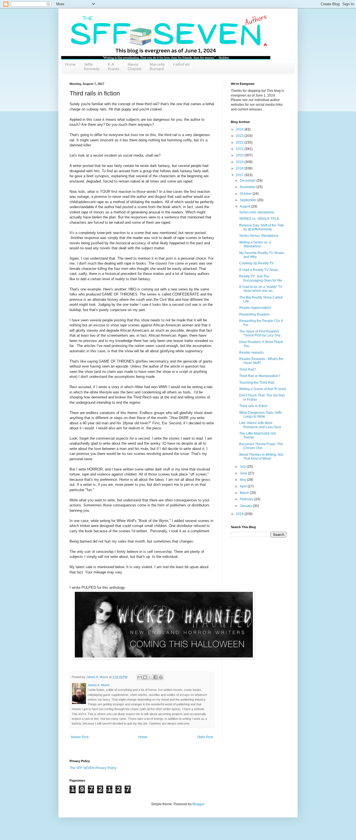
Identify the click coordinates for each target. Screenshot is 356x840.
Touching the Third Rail (256, 383)
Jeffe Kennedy (92, 66)
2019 (240, 162)
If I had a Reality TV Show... (259, 270)
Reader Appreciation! (255, 308)
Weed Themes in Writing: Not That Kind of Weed (261, 456)
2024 (240, 129)
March (245, 493)
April (244, 486)
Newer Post (79, 737)
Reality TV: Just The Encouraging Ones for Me (260, 278)
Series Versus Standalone (258, 236)
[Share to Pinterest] (161, 677)
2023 (240, 136)
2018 (240, 168)
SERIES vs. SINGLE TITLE (259, 219)
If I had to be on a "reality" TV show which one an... (260, 289)
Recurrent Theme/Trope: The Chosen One (261, 446)
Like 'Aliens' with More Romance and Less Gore (260, 425)
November (248, 187)
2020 (240, 155)
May (243, 480)
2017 (240, 175)
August (245, 206)
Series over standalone (256, 212)
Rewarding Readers (254, 314)
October (246, 194)
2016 (240, 514)
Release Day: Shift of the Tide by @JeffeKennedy (261, 227)
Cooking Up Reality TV (256, 263)
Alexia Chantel (134, 66)
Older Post (205, 737)
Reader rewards (251, 352)
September (248, 200)
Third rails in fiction (253, 406)
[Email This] (139, 677)
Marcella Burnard (157, 66)
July (243, 467)
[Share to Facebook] (155, 677)
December (248, 181)
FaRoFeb (181, 64)
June (244, 473)
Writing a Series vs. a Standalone (255, 244)
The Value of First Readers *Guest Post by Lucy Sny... (261, 333)
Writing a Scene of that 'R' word (262, 389)
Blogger (198, 804)
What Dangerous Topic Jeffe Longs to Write (260, 414)
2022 (240, 142)
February (247, 499)
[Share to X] (150, 677)
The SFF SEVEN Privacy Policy (93, 768)
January (246, 506)
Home (70, 64)
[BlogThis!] (145, 677)
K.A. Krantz (113, 66)
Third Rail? (247, 369)
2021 (240, 149)
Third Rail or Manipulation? (259, 376)
